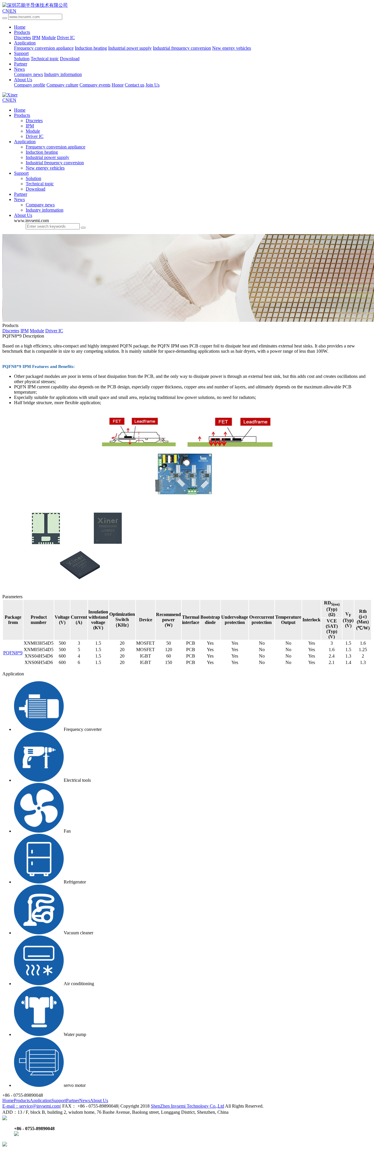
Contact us (134, 84)
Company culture (62, 84)
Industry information (63, 74)
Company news (28, 74)
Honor (118, 84)
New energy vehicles (231, 48)
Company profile (29, 84)
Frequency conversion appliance (44, 48)
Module (48, 37)
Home (19, 27)
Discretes (22, 37)
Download (69, 58)
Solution (22, 58)
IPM (36, 37)
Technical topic (45, 58)
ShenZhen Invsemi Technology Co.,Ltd (187, 1106)
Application (25, 42)
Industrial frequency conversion (182, 48)
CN (5, 10)
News (19, 69)
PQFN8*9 (12, 652)
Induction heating (91, 48)
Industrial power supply (130, 48)
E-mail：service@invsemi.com (31, 1106)
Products (22, 32)
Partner (20, 63)
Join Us (153, 84)
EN (13, 10)
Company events (94, 84)
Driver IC (66, 37)
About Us (23, 79)
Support (21, 53)
